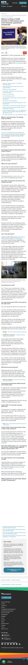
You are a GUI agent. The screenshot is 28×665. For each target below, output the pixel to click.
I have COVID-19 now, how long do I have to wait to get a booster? (14, 108)
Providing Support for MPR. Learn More (11, 584)
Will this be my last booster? (10, 100)
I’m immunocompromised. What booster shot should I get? (14, 103)
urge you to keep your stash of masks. (12, 467)
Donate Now (23, 3)
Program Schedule (5, 580)
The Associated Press (6, 15)
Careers (3, 603)
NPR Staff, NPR (23, 15)
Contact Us (4, 605)
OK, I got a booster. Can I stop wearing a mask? (15, 114)
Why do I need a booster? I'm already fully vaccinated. (12, 84)
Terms (3, 627)
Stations (3, 625)
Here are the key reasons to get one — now (14, 332)
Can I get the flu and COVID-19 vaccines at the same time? (14, 98)
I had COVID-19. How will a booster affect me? (14, 105)
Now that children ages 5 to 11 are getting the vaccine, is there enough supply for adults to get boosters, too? (14, 111)
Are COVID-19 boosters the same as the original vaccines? (13, 91)
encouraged (18, 63)
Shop (2, 621)
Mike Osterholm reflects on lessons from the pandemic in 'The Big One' (14, 536)
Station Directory (15, 580)
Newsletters (4, 614)
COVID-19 (4, 13)
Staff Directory (5, 623)
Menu (4, 6)
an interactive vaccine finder (12, 177)
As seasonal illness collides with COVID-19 (14, 335)
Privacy (3, 620)
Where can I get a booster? (10, 89)
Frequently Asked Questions (8, 609)
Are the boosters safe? (8, 96)
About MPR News (5, 602)
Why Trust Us (4, 629)
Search (10, 6)
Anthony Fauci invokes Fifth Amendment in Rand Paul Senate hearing (14, 527)
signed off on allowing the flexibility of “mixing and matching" (13, 238)
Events (3, 607)
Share (24, 52)
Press (2, 618)
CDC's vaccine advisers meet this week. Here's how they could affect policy (14, 533)
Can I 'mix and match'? (8, 94)
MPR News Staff (14, 15)
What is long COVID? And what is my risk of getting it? (14, 424)
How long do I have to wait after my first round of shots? (13, 87)
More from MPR (5, 612)
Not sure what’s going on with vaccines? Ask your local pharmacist (14, 530)
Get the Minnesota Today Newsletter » (14, 570)
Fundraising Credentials (7, 611)
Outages (3, 616)
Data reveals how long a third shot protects (14, 380)
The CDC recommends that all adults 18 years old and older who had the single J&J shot (13, 134)
